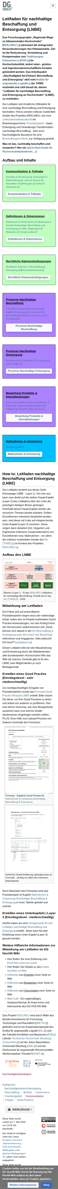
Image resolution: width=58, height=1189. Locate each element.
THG (23, 60)
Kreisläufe (27, 360)
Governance (43, 1092)
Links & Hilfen (13, 363)
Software (10, 409)
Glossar (37, 180)
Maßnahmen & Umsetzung (24, 454)
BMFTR (40, 1023)
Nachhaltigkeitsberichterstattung (22, 1088)
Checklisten (35, 312)
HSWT (36, 1053)
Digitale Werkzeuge (16, 312)
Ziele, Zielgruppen (30, 228)
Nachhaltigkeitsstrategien (16, 1074)
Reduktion (11, 232)
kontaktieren (22, 642)
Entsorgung (12, 270)
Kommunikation (35, 1096)
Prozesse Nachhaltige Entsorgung (29, 371)
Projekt (9, 1100)
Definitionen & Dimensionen (20, 222)
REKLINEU (10, 45)
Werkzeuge (21, 1109)
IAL (41, 1030)
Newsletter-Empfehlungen (19, 183)
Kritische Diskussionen (30, 409)
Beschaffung (12, 1092)
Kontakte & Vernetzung (17, 177)
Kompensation (27, 232)
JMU (30, 1046)
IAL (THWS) (10, 599)
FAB (50, 1034)
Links (26, 180)
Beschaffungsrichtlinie (15, 138)
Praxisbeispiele (35, 123)
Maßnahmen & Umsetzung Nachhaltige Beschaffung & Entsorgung (25, 898)
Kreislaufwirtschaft (32, 270)
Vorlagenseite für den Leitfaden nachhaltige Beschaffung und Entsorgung (27, 927)
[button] (24, 194)
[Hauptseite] (7, 8)
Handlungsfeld (13, 1096)
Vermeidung (12, 360)
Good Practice (25, 1100)
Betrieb (28, 1092)
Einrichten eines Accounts (22, 963)
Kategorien (8, 1084)
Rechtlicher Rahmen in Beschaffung (24, 266)
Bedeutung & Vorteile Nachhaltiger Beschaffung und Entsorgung (28, 225)
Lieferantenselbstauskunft (17, 119)
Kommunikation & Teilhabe (24, 194)
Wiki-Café (13, 998)
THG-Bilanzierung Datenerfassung (23, 308)
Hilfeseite (12, 975)
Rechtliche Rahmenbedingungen (28, 277)
